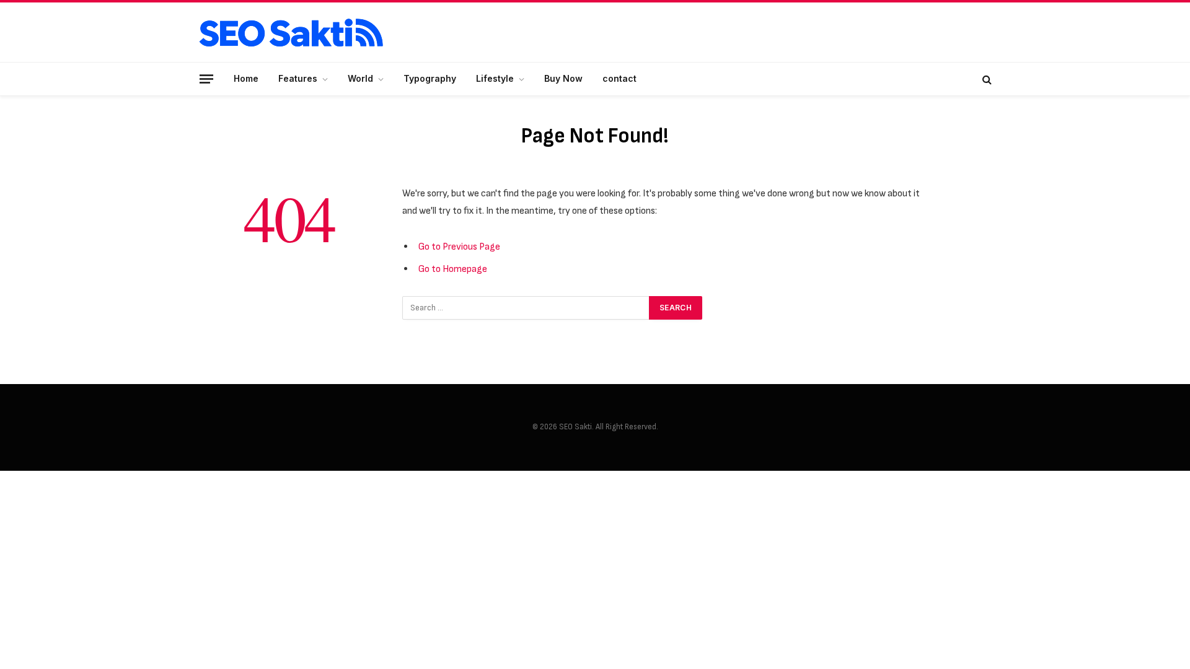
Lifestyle (495, 78)
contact (619, 78)
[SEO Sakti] (291, 32)
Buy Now (563, 78)
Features (297, 78)
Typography (429, 78)
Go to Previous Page (459, 246)
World (360, 78)
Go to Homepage (452, 269)
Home (246, 78)
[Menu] (206, 78)
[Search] (986, 79)
